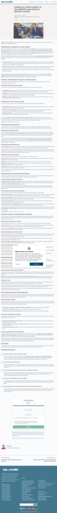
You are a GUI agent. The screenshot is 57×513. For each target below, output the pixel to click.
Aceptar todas (36, 264)
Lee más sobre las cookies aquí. (32, 260)
